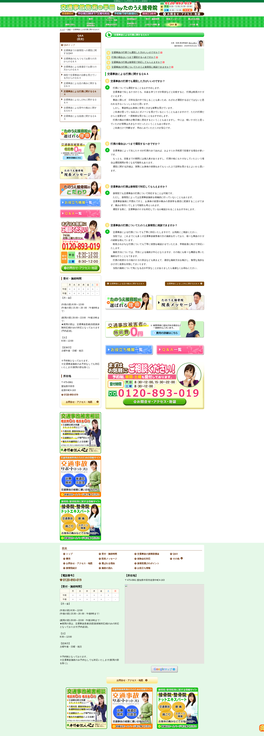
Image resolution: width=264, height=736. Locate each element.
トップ (70, 19)
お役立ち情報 (144, 568)
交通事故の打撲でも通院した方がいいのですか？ (136, 52)
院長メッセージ (109, 559)
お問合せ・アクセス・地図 (79, 402)
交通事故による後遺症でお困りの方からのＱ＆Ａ (80, 68)
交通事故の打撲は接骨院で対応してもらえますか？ (137, 62)
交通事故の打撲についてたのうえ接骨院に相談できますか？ (141, 67)
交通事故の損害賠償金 (148, 554)
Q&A (69, 29)
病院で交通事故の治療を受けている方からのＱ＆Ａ (80, 76)
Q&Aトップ (69, 45)
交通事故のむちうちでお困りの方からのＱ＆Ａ (80, 60)
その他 (176, 559)
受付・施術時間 (109, 554)
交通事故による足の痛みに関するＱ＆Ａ (127, 284)
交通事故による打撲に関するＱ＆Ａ (80, 92)
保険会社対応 (144, 559)
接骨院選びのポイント (148, 563)
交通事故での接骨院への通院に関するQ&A (80, 51)
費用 (68, 559)
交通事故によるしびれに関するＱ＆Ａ (183, 284)
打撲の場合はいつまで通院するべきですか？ (134, 57)
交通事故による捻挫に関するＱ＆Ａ (80, 117)
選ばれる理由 (108, 563)
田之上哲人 (193, 43)
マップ (163, 669)
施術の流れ (107, 568)
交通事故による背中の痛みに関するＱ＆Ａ (80, 109)
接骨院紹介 (71, 568)
